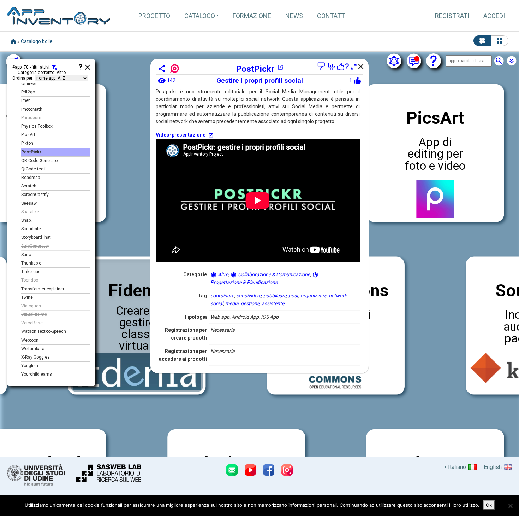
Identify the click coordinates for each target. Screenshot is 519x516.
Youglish (29, 365)
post (293, 295)
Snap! (26, 220)
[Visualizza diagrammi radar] (394, 60)
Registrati (452, 15)
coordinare (222, 295)
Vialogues (31, 305)
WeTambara (32, 348)
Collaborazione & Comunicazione (273, 274)
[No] (510, 505)
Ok (489, 505)
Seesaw (29, 203)
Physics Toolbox (37, 126)
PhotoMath (31, 109)
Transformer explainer (42, 288)
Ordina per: (23, 78)
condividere (248, 295)
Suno (26, 254)
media (232, 303)
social (216, 303)
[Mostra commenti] (321, 66)
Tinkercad (31, 271)
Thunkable (31, 263)
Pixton (27, 143)
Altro (222, 274)
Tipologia (195, 317)
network (338, 295)
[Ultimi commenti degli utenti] (413, 60)
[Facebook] (268, 470)
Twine (27, 297)
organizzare (313, 295)
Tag (202, 295)
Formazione (252, 15)
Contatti (332, 15)
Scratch (28, 186)
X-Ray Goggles (35, 357)
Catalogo (199, 15)
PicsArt (28, 134)
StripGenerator (35, 246)
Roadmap (30, 177)
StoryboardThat (36, 237)
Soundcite (31, 228)
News (294, 15)
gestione (250, 303)
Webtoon (29, 340)
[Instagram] (287, 470)
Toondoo (29, 280)
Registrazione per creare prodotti (186, 334)
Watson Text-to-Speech (43, 331)
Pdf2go (28, 91)
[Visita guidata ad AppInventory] (433, 60)
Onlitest (29, 83)
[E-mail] (232, 470)
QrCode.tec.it (34, 169)
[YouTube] (250, 470)
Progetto (154, 15)
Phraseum (31, 117)
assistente (273, 303)
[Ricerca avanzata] (511, 60)
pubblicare (274, 295)
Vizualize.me (34, 314)
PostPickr (255, 69)
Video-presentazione (180, 135)
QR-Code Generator (40, 160)
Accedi (494, 15)
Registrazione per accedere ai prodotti (183, 355)
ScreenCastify (35, 194)
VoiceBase (32, 322)
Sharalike (30, 211)
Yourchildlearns (36, 374)
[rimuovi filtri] (54, 67)
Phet (25, 100)
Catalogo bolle (37, 41)
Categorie (195, 274)
